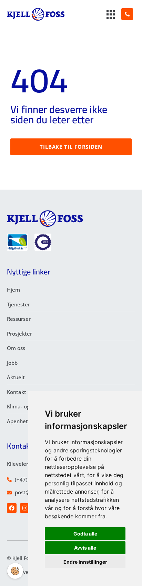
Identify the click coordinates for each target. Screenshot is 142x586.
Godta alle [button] (85, 534)
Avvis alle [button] (85, 548)
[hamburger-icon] (111, 15)
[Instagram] (25, 508)
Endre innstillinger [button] (85, 562)
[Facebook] (12, 508)
